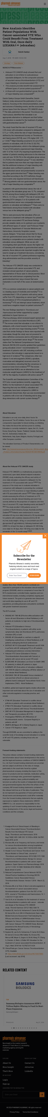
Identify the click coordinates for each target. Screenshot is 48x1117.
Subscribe (34, 575)
